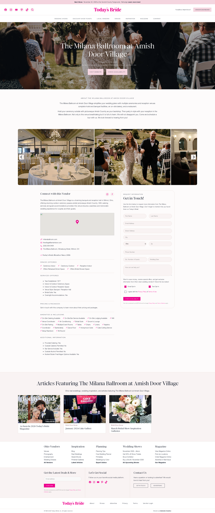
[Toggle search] (32, 10)
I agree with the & (142, 292)
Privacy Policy (142, 292)
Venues (46, 451)
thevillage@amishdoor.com (52, 243)
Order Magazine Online (163, 457)
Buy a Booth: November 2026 (133, 460)
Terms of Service (161, 303)
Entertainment (49, 457)
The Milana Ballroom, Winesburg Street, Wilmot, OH (111, 65)
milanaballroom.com (50, 239)
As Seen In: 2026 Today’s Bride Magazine (34, 427)
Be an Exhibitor (128, 457)
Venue (107, 38)
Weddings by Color (102, 460)
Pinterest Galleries (77, 460)
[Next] (193, 157)
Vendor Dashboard (202, 10)
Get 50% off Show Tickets (132, 454)
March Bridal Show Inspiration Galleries (126, 429)
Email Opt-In (131, 286)
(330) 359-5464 (111, 62)
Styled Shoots (76, 457)
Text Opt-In (155, 286)
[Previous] (21, 157)
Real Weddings (76, 454)
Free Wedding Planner (103, 454)
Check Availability (116, 72)
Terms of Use (152, 292)
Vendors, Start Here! (183, 10)
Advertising (157, 485)
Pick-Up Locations (161, 454)
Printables (99, 457)
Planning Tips (100, 451)
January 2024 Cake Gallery (79, 428)
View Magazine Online (162, 451)
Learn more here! (134, 2)
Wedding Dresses (50, 460)
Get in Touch (140, 485)
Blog (73, 451)
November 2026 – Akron (131, 451)
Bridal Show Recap (71, 425)
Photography (48, 454)
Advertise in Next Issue (163, 460)
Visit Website (96, 72)
